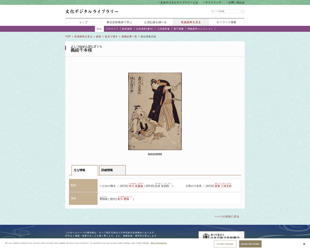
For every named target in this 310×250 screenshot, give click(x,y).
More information (159, 243)
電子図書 (178, 28)
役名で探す (111, 36)
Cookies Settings (225, 244)
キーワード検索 (226, 22)
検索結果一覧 (129, 36)
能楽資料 (127, 28)
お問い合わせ (237, 2)
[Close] (304, 244)
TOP (68, 36)
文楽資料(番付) (144, 28)
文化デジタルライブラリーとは (179, 2)
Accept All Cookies (250, 244)
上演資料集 (163, 28)
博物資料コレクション (200, 28)
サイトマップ (213, 2)
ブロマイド (111, 28)
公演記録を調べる (155, 22)
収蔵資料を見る (191, 22)
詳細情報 (107, 170)
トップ (83, 22)
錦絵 (99, 28)
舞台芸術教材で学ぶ (119, 22)
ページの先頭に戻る (226, 216)
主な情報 (79, 170)
